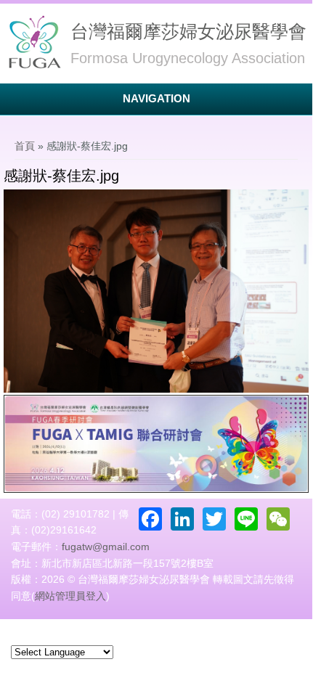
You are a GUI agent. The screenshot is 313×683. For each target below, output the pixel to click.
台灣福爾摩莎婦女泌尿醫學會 (188, 31)
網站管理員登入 (70, 596)
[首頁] (33, 43)
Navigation (156, 98)
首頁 (25, 146)
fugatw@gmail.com (106, 546)
